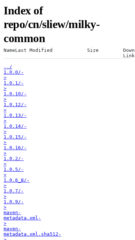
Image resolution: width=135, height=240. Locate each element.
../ (8, 66)
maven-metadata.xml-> (22, 218)
